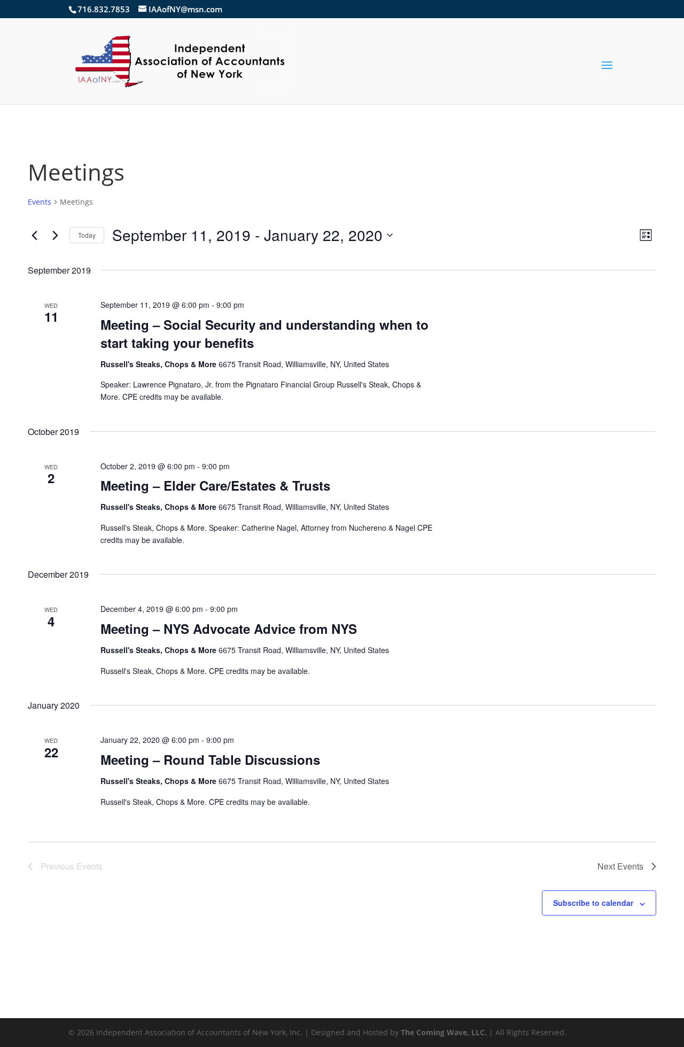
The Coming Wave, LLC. (444, 1032)
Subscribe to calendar (593, 902)
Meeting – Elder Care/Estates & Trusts (215, 485)
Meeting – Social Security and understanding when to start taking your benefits (264, 333)
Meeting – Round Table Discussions (210, 759)
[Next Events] (55, 235)
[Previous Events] (34, 235)
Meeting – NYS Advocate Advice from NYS (228, 628)
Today (87, 234)
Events (39, 202)
